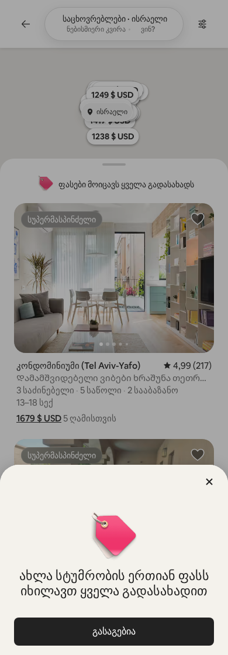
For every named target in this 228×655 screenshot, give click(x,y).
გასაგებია (114, 631)
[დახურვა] (209, 481)
